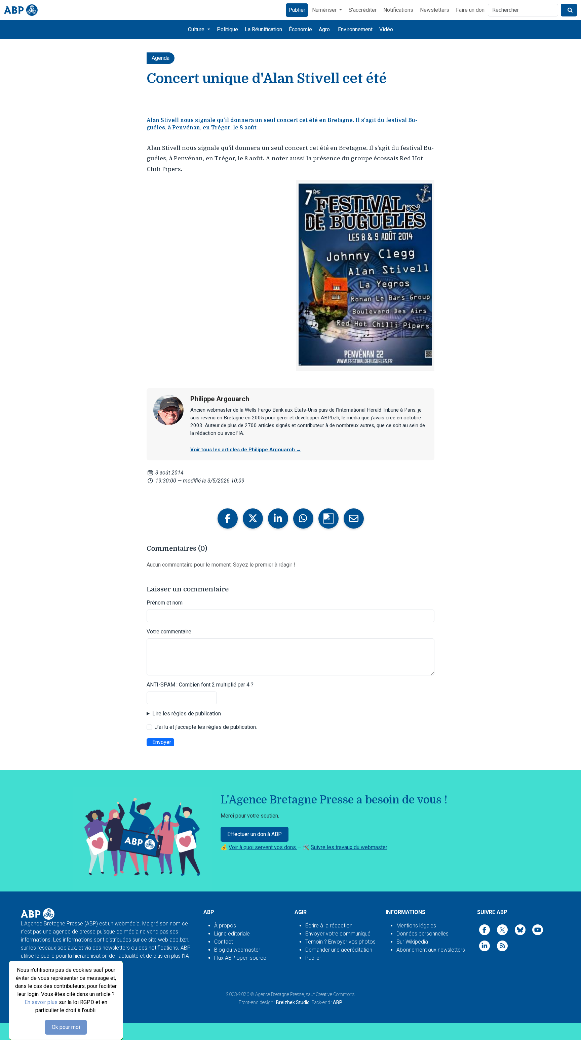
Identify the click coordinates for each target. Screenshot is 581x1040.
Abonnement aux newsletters (430, 950)
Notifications (398, 10)
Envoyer (161, 742)
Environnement (355, 29)
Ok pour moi (66, 1027)
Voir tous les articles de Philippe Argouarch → (245, 450)
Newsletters (434, 10)
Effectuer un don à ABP (254, 834)
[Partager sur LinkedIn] (278, 518)
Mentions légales (416, 925)
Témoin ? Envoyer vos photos (340, 942)
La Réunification (263, 29)
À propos (225, 925)
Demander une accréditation (338, 950)
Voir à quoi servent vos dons (263, 847)
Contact (223, 942)
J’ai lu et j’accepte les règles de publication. (206, 727)
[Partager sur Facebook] (228, 518)
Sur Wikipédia (412, 942)
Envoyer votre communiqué (338, 933)
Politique (227, 29)
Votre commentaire (169, 631)
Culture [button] (197, 29)
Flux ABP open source (240, 958)
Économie (300, 29)
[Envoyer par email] (354, 518)
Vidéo (386, 29)
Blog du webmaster (237, 950)
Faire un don (470, 10)
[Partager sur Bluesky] (328, 518)
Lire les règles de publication (186, 713)
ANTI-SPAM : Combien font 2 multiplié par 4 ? (200, 684)
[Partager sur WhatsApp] (303, 518)
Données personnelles (422, 933)
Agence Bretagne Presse (279, 994)
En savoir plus (41, 1002)
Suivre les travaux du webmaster (349, 847)
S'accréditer (363, 10)
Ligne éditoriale (232, 933)
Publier (296, 10)
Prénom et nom (165, 602)
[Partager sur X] (253, 518)
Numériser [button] (325, 10)
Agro (324, 29)
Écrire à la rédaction (328, 925)
